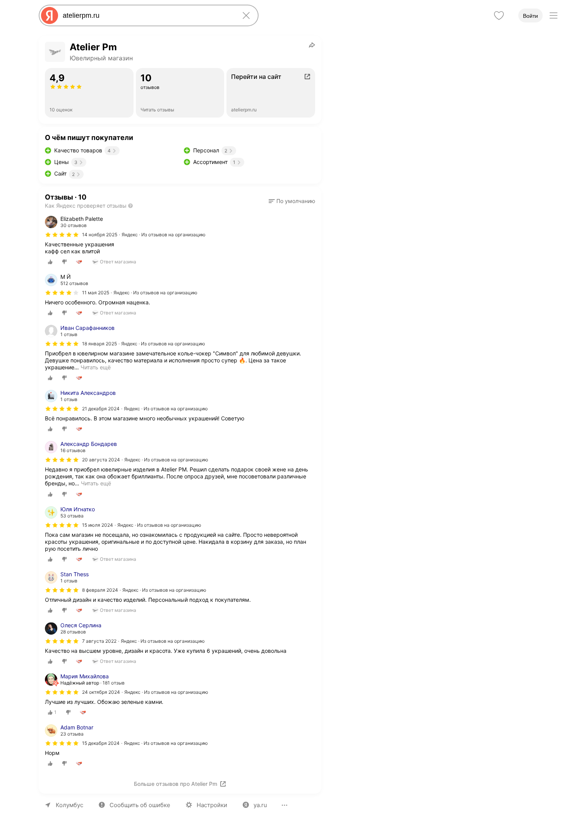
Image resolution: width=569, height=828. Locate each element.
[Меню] (553, 15)
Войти (530, 16)
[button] (292, 201)
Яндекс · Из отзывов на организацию (164, 234)
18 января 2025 (99, 344)
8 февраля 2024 (100, 590)
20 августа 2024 (101, 460)
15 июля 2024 (97, 525)
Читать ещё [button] (96, 367)
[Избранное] (498, 15)
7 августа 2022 (99, 641)
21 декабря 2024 (101, 408)
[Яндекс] (49, 15)
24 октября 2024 (101, 692)
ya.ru (260, 805)
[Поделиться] (312, 45)
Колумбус (69, 805)
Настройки (212, 805)
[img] (62, 235)
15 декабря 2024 (101, 743)
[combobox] (147, 15)
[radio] (50, 262)
